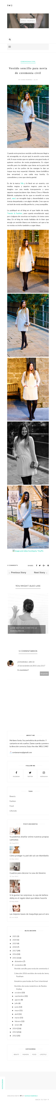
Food (12, 806)
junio (17, 1007)
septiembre (19, 996)
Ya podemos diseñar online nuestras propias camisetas (29, 838)
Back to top (41, 1100)
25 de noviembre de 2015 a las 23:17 (31, 666)
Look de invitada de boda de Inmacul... (25, 629)
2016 (15, 954)
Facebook (16, 776)
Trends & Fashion (14, 213)
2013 (15, 1032)
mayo (17, 1010)
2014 (15, 1028)
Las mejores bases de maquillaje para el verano (30, 914)
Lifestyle (13, 811)
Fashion (13, 801)
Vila (22, 183)
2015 (15, 958)
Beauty (12, 796)
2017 (15, 950)
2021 (15, 936)
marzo (17, 1017)
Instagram (44, 776)
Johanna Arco (26, 662)
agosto (17, 1000)
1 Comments (12, 565)
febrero (18, 1021)
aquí (13, 198)
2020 (15, 940)
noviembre (19, 965)
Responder (44, 673)
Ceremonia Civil (28, 62)
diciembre (19, 961)
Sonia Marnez (31, 1096)
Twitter (30, 776)
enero (17, 1025)
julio (16, 1003)
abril (16, 1014)
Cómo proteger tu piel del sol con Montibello (29, 855)
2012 (15, 1035)
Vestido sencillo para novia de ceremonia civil (32, 968)
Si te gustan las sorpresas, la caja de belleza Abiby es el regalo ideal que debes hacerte (29, 896)
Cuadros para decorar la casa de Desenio (28, 873)
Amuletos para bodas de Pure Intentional (31, 981)
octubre (18, 992)
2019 (15, 943)
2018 (15, 947)
